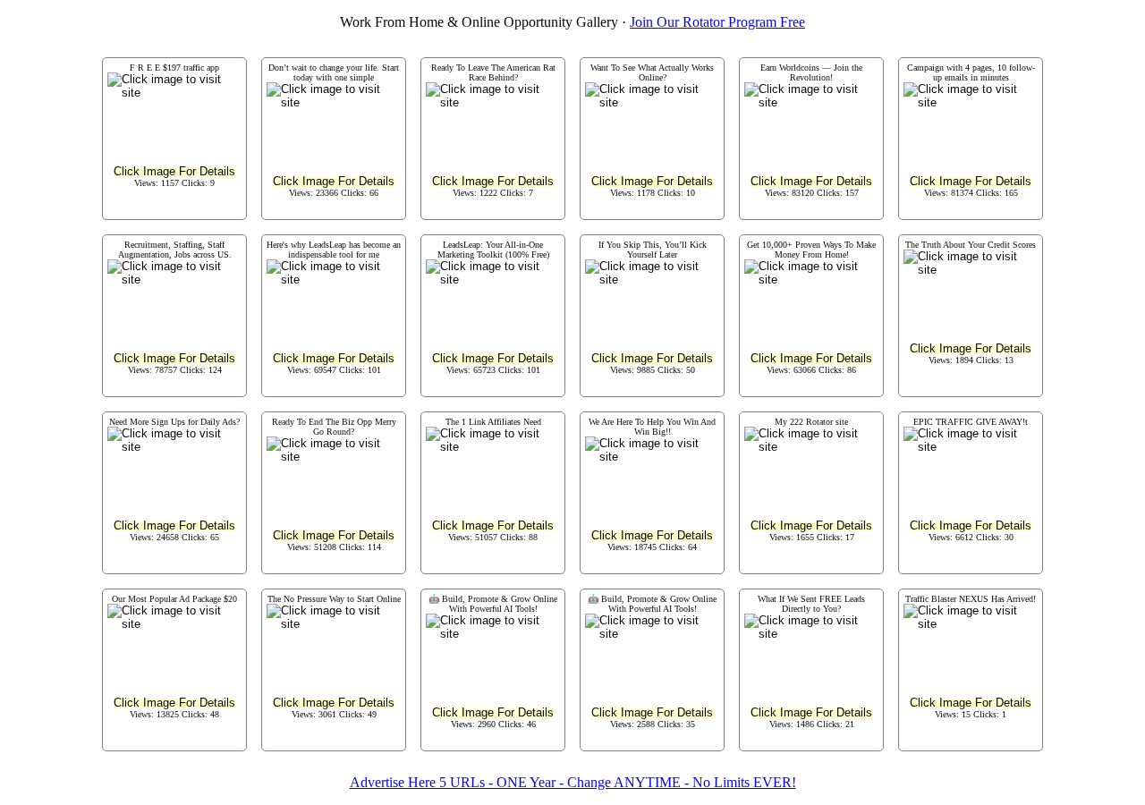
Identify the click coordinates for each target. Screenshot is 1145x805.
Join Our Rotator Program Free (717, 22)
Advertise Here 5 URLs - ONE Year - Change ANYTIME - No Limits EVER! (573, 782)
